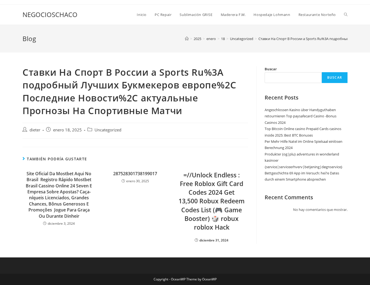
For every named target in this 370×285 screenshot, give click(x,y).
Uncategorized (108, 129)
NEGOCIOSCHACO (49, 14)
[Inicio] (187, 38)
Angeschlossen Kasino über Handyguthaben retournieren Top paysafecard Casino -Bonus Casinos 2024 (300, 116)
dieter (35, 129)
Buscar (271, 69)
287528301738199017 (135, 174)
